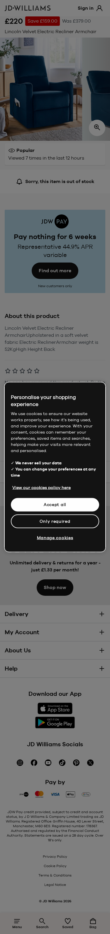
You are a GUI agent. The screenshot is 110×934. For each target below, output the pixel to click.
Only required (55, 521)
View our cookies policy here (41, 487)
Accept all (55, 504)
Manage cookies (55, 537)
